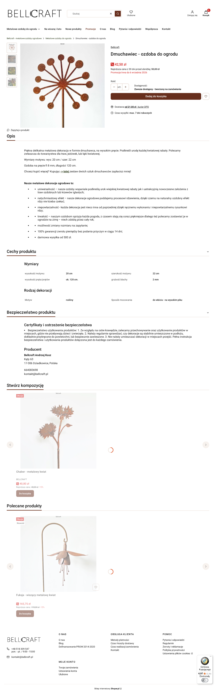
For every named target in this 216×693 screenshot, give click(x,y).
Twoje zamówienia (68, 667)
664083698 (31, 370)
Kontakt (115, 650)
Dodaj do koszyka (156, 96)
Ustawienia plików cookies (177, 653)
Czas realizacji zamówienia (125, 646)
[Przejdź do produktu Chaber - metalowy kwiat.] (58, 431)
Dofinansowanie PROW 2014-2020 (77, 646)
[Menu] (211, 657)
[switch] (204, 680)
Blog (61, 643)
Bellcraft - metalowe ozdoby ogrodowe (24, 38)
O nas (62, 640)
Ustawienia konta (68, 671)
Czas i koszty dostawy (122, 643)
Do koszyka (25, 493)
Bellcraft (115, 47)
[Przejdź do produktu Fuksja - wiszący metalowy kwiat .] (58, 554)
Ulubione (63, 674)
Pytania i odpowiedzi (173, 640)
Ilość (113, 81)
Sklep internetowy (106, 688)
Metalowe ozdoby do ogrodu (59, 38)
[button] (118, 14)
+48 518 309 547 (20, 649)
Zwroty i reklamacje (173, 646)
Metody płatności (120, 640)
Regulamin (168, 643)
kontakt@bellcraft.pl (36, 374)
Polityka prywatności (174, 650)
